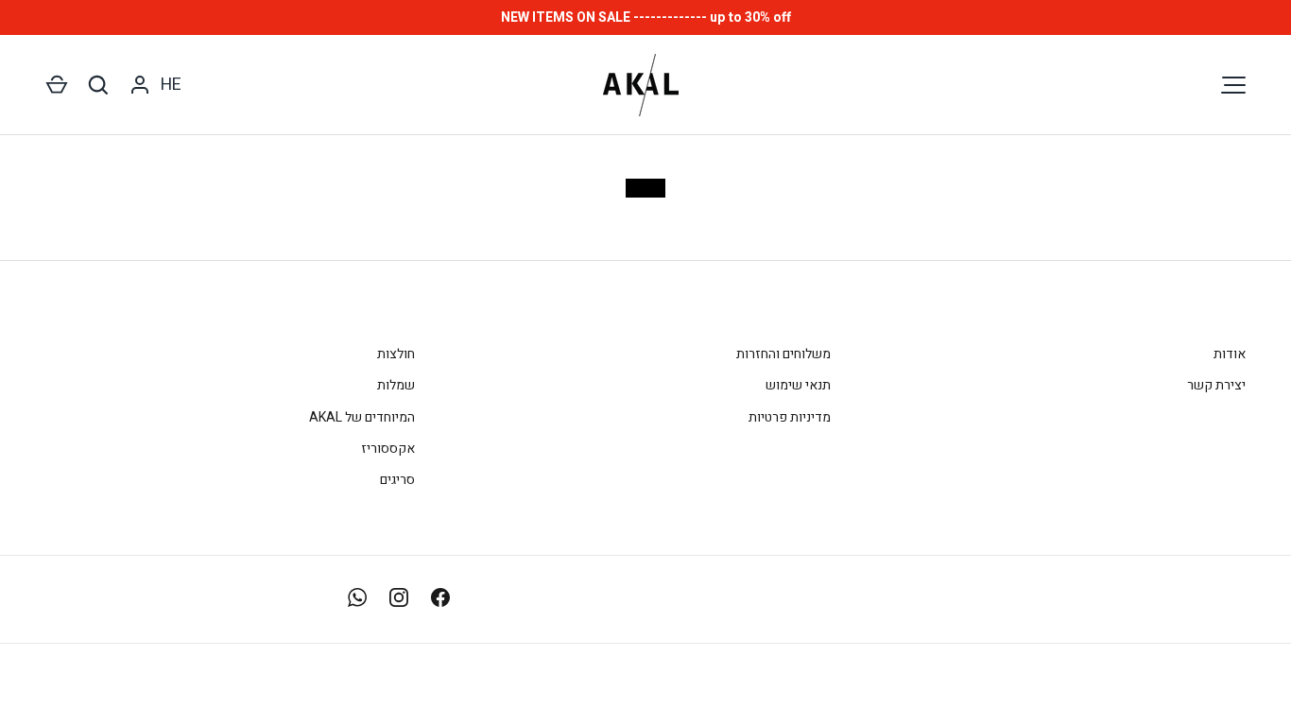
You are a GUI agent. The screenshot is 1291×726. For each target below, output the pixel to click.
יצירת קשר (1216, 385)
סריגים (397, 480)
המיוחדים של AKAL (362, 417)
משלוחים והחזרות (783, 354)
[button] (56, 85)
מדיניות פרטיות (790, 417)
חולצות (396, 354)
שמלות (396, 385)
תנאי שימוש (798, 385)
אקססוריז (388, 448)
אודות (1230, 354)
